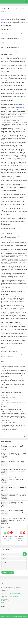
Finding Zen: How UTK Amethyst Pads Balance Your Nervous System (18, 478)
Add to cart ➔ (8, 540)
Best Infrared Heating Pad (13, 18)
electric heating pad (20, 107)
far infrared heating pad (17, 217)
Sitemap (3, 606)
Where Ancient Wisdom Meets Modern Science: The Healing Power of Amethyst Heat (17, 511)
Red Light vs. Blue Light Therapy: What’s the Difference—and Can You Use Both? (17, 503)
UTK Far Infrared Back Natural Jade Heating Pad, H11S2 (19, 536)
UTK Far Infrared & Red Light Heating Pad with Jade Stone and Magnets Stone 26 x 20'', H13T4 (7, 536)
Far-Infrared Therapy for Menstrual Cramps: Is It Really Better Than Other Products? (18, 495)
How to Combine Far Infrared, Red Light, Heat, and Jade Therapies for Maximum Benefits (17, 519)
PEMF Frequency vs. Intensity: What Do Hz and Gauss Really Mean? (17, 446)
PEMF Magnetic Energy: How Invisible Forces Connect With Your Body (17, 454)
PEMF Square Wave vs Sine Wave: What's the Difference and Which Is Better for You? (17, 462)
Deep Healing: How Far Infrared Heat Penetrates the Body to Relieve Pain (17, 486)
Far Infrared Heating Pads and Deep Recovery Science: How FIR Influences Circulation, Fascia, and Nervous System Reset (18, 470)
